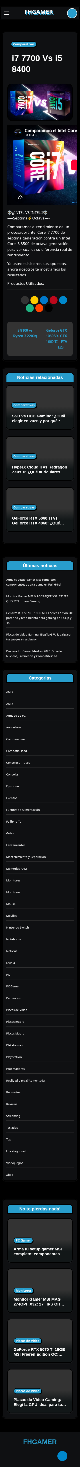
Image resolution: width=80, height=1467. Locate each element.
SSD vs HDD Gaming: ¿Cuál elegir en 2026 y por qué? (38, 418)
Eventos (11, 798)
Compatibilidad (16, 751)
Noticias (11, 951)
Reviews (11, 1104)
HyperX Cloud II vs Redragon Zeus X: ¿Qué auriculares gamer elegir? (39, 472)
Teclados (12, 1128)
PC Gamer (13, 986)
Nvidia (10, 963)
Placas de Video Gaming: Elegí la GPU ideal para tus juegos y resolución (39, 1404)
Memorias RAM (16, 869)
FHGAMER (38, 12)
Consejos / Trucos (18, 763)
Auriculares (13, 727)
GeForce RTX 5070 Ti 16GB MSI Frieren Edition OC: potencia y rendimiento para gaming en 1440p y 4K (40, 618)
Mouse (11, 904)
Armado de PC (16, 716)
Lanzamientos (15, 845)
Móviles (11, 916)
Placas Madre (15, 1033)
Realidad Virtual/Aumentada (25, 1080)
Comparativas (23, 44)
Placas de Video (16, 1010)
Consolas (12, 774)
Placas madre (15, 1022)
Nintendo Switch (17, 927)
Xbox (9, 1175)
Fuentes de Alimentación (23, 810)
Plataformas (14, 1045)
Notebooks (14, 939)
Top (8, 1139)
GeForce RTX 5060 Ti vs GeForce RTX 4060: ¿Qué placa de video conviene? (36, 523)
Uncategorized (16, 1151)
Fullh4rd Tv (13, 821)
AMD (9, 692)
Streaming (13, 1116)
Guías (10, 833)
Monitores (13, 880)
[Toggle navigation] (6, 13)
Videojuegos (14, 1163)
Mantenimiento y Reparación (26, 857)
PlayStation (14, 1057)
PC (8, 975)
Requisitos (13, 1092)
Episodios (12, 786)
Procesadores (15, 1069)
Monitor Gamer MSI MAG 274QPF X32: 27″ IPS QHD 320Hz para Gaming (38, 1304)
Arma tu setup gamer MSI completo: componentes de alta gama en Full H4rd (40, 1254)
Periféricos (13, 998)
